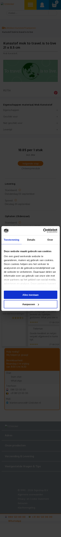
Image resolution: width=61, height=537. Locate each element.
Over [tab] (50, 239)
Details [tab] (31, 239)
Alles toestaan (30, 294)
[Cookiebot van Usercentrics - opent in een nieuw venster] (43, 231)
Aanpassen (28, 304)
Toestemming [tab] (11, 239)
